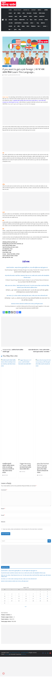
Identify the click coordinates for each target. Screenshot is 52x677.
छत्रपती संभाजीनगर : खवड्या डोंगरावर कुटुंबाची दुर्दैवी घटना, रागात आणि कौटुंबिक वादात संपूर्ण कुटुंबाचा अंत (27, 267)
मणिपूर (20, 29)
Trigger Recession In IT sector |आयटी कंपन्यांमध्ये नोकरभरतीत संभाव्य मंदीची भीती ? (25, 466)
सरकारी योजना (41, 16)
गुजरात (15, 29)
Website (3, 522)
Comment (4, 490)
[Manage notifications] (3, 673)
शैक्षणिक (19, 13)
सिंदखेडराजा (33, 26)
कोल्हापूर (23, 26)
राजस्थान (44, 26)
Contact (33, 9)
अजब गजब (40, 19)
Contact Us (26, 9)
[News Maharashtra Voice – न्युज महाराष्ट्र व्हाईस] (2, 19)
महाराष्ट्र (39, 9)
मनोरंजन (30, 16)
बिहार (9, 29)
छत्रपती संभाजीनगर (18, 23)
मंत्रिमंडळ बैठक (22, 19)
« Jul (25, 606)
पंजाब (38, 26)
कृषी (14, 13)
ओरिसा (18, 26)
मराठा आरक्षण (29, 13)
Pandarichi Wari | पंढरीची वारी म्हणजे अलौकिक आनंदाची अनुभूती (13, 350)
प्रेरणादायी (10, 19)
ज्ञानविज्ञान (46, 9)
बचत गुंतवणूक (25, 23)
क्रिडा (31, 19)
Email (3, 515)
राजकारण (10, 13)
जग (27, 19)
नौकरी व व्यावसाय (42, 13)
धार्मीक (20, 16)
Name (3, 508)
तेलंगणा (28, 26)
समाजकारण (11, 16)
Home (10, 9)
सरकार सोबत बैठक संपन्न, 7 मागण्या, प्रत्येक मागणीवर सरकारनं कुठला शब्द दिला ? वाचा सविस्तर (38, 350)
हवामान (16, 16)
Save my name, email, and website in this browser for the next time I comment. (23, 529)
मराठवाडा (46, 19)
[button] (41, 10)
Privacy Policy (17, 9)
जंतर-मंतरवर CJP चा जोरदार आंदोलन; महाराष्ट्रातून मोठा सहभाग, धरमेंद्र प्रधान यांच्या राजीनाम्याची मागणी (27, 295)
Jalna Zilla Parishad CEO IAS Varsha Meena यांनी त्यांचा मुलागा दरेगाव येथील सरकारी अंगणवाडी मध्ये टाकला (43, 468)
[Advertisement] (26, 86)
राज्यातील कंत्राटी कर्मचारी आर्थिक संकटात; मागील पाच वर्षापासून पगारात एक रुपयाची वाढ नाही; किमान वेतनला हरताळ (8, 468)
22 (40, 598)
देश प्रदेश (35, 13)
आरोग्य (23, 13)
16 (47, 596)
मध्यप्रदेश (10, 26)
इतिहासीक (25, 16)
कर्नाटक (31, 23)
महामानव (15, 19)
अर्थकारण (35, 16)
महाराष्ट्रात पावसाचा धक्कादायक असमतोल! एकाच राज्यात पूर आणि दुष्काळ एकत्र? (27, 303)
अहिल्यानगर (43, 23)
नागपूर (38, 23)
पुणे (14, 26)
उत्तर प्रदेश (10, 23)
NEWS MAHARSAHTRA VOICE (14, 75)
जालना (35, 19)
